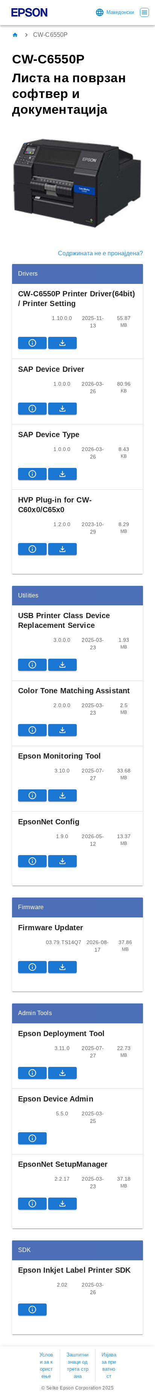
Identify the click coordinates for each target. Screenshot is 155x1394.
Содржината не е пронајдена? (100, 253)
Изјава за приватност (109, 1365)
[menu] (144, 12)
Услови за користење (46, 1365)
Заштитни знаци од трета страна (77, 1365)
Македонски (120, 12)
